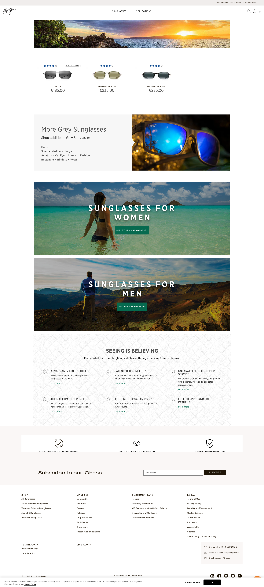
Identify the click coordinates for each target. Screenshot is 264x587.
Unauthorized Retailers (143, 517)
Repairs (135, 499)
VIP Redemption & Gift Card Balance (149, 508)
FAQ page (226, 558)
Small (44, 151)
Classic (72, 155)
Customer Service (249, 3)
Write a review (72, 65)
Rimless (62, 159)
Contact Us (82, 499)
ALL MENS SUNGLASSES (132, 306)
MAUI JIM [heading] (82, 495)
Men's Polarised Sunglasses (34, 503)
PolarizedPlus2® (29, 548)
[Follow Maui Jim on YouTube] (233, 577)
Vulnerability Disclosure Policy (201, 536)
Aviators (46, 155)
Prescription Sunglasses (88, 532)
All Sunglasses (28, 499)
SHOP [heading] (24, 495)
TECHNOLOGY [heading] (29, 545)
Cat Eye (60, 155)
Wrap (73, 159)
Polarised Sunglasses (31, 517)
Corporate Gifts (222, 3)
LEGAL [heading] (191, 495)
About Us (81, 503)
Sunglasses (119, 11)
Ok (212, 582)
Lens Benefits (28, 553)
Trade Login (82, 527)
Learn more (56, 383)
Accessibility (193, 527)
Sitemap (191, 532)
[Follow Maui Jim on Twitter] (226, 577)
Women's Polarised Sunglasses (36, 508)
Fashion (85, 155)
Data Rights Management (199, 508)
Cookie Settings (195, 513)
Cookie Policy (30, 584)
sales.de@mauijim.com (229, 552)
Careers (80, 508)
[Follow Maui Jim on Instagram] (240, 577)
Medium (56, 151)
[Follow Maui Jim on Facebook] (219, 577)
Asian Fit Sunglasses (31, 513)
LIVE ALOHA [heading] (84, 545)
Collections (143, 11)
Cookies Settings (192, 582)
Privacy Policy (194, 503)
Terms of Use (193, 499)
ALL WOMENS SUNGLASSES (132, 230)
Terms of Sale (193, 517)
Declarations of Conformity (145, 513)
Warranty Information (142, 503)
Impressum (192, 522)
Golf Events (82, 522)
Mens (44, 147)
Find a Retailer (235, 3)
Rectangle (47, 159)
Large (68, 151)
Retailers (81, 513)
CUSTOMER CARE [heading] (142, 495)
